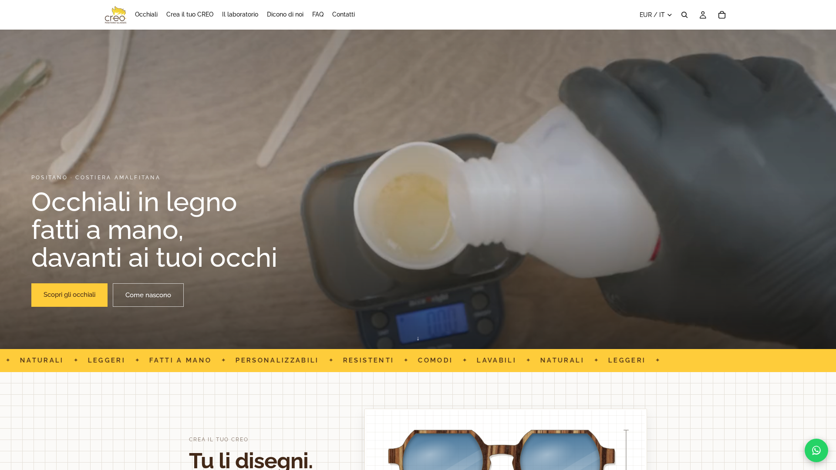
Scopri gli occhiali (69, 295)
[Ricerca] (684, 14)
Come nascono (148, 295)
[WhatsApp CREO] (816, 450)
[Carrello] (722, 14)
